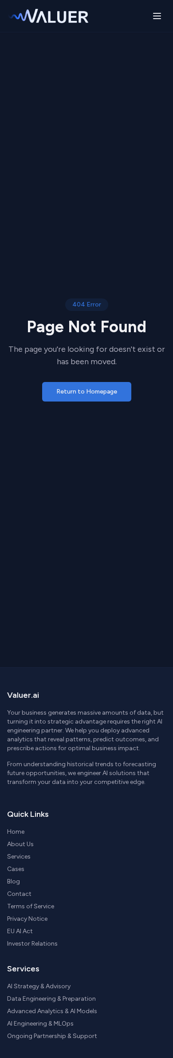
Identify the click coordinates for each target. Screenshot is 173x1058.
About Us (20, 844)
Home (15, 831)
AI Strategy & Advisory (39, 986)
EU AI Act (20, 931)
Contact (19, 894)
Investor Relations (32, 943)
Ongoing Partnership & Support (52, 1036)
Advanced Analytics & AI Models (52, 1011)
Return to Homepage (86, 391)
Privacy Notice (27, 919)
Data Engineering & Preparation (51, 998)
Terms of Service (30, 906)
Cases (15, 869)
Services (19, 856)
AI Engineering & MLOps (40, 1023)
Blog (13, 881)
